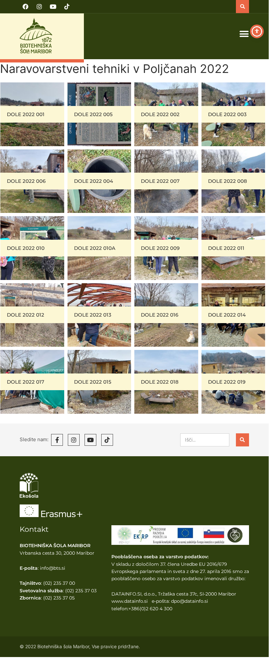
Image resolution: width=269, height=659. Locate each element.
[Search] (242, 439)
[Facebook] (25, 6)
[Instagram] (39, 6)
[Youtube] (53, 6)
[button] (242, 6)
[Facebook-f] (57, 440)
